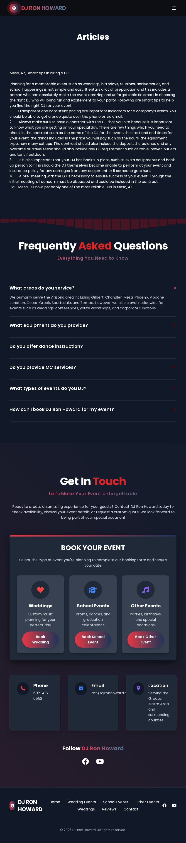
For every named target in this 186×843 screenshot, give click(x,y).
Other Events (147, 802)
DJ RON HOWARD (43, 8)
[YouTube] (174, 806)
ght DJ (40, 105)
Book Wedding (40, 639)
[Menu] (173, 8)
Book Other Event (145, 639)
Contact (131, 809)
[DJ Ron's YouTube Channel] (100, 762)
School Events (115, 802)
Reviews (109, 809)
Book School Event (93, 639)
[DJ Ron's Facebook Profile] (85, 762)
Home (54, 802)
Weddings (86, 809)
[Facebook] (164, 806)
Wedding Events (81, 802)
